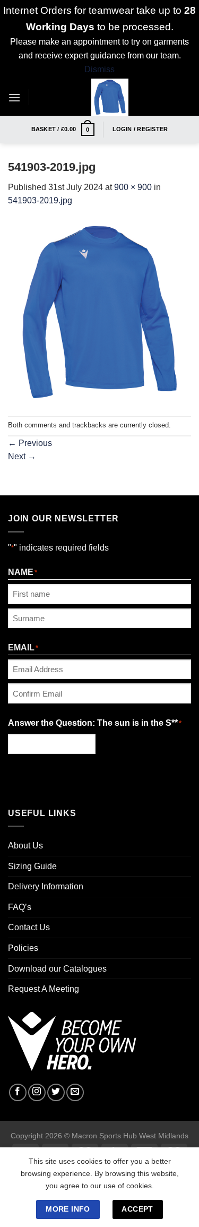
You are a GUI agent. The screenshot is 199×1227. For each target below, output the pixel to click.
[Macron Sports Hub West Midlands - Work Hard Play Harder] (110, 97)
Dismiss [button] (99, 69)
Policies (23, 948)
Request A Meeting (43, 988)
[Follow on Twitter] (56, 1092)
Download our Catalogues (57, 968)
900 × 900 (133, 187)
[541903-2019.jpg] (99, 311)
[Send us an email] (75, 1092)
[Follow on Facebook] (18, 1092)
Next (22, 456)
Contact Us (29, 927)
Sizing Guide (32, 866)
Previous (30, 443)
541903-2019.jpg (40, 200)
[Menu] (14, 97)
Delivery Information (45, 886)
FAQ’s (19, 907)
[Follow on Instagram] (37, 1092)
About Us (25, 845)
